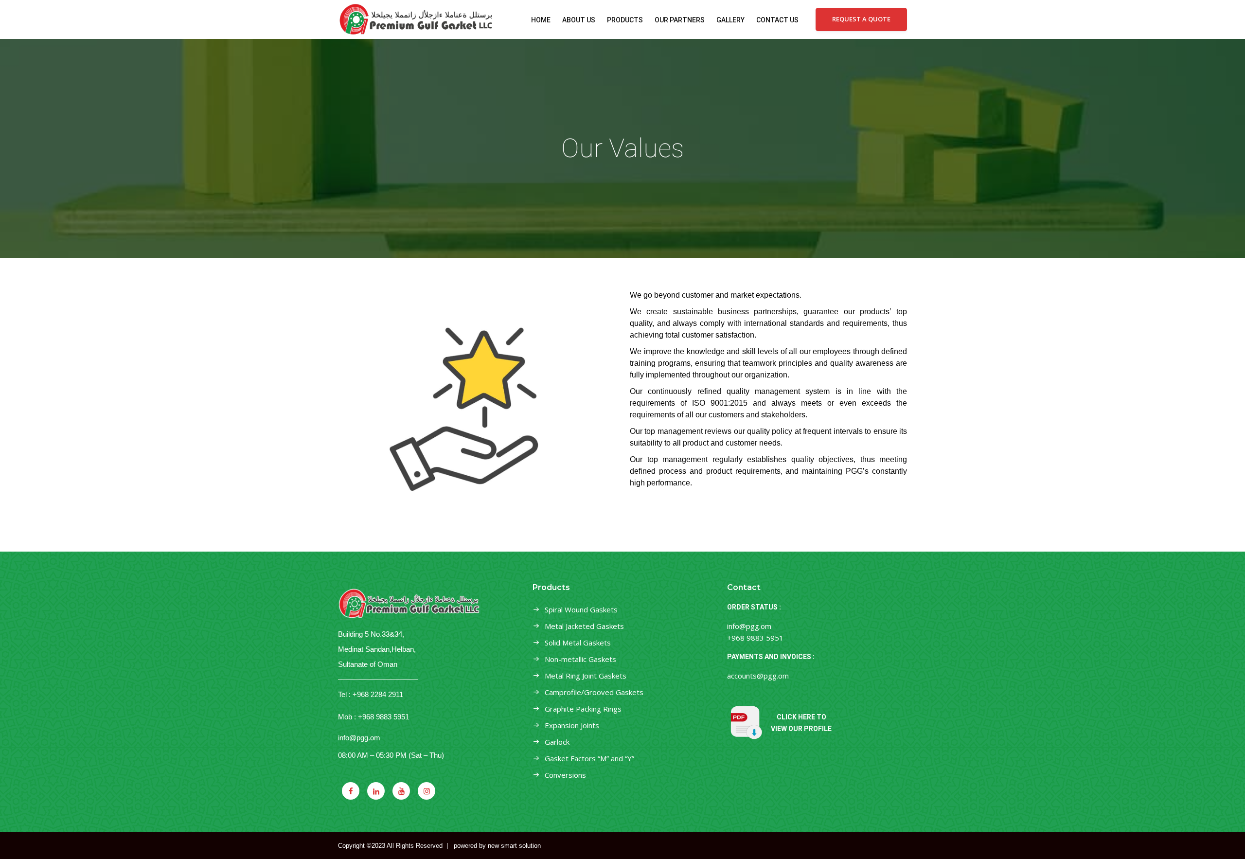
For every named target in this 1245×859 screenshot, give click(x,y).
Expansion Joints (572, 725)
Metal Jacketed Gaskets (584, 626)
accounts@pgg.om (758, 675)
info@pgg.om (359, 738)
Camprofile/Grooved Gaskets (594, 692)
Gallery (730, 20)
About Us (578, 20)
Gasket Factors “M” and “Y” (589, 758)
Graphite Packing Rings (583, 709)
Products (625, 20)
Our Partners (680, 20)
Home (541, 20)
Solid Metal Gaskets (578, 642)
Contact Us (777, 20)
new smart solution (514, 845)
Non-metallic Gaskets (580, 659)
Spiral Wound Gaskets (581, 609)
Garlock (557, 742)
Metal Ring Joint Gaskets (585, 675)
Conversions (565, 775)
